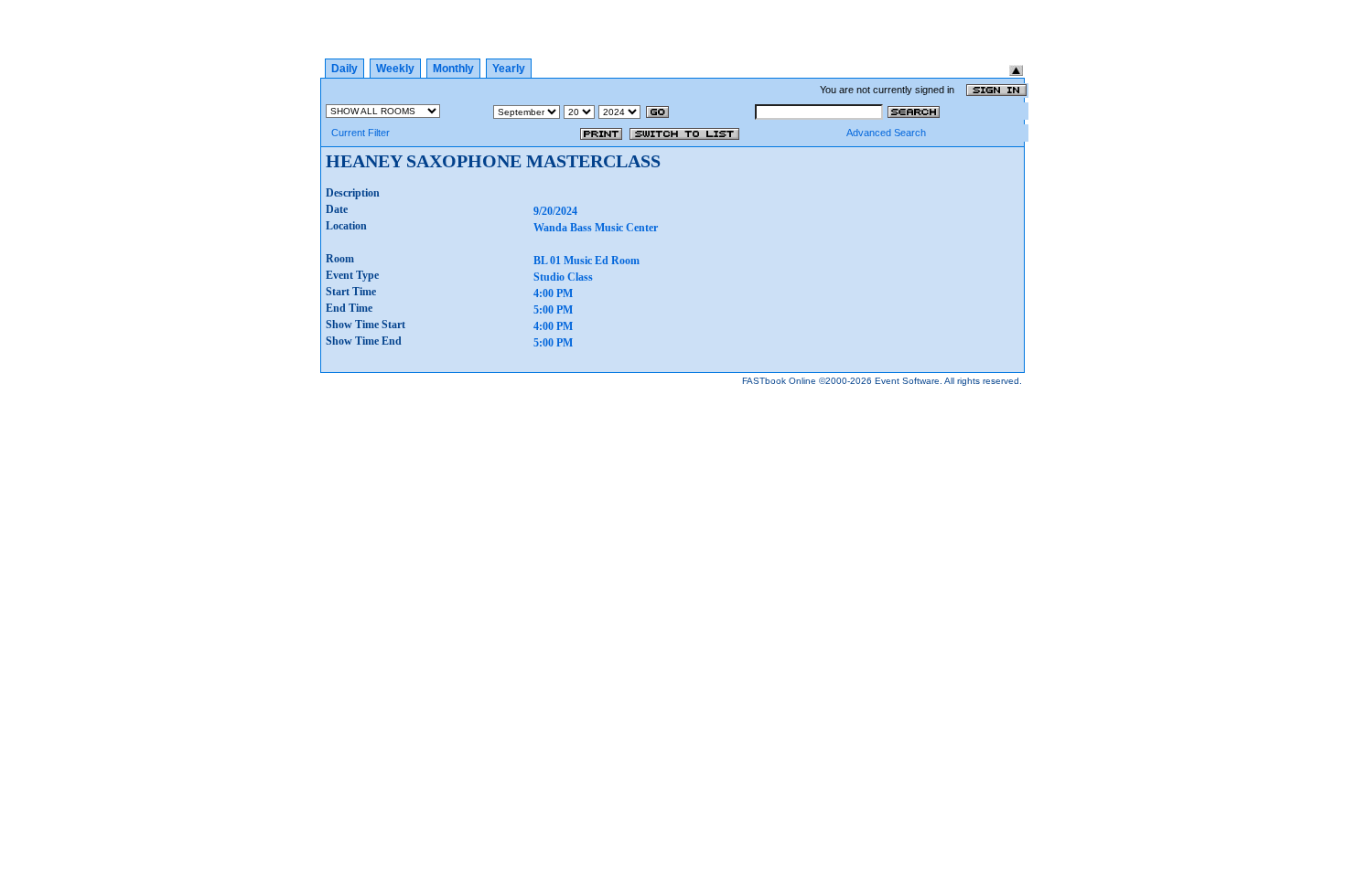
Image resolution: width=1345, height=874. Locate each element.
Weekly (395, 68)
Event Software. (908, 381)
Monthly (453, 68)
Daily (344, 68)
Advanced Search (886, 132)
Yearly (508, 68)
